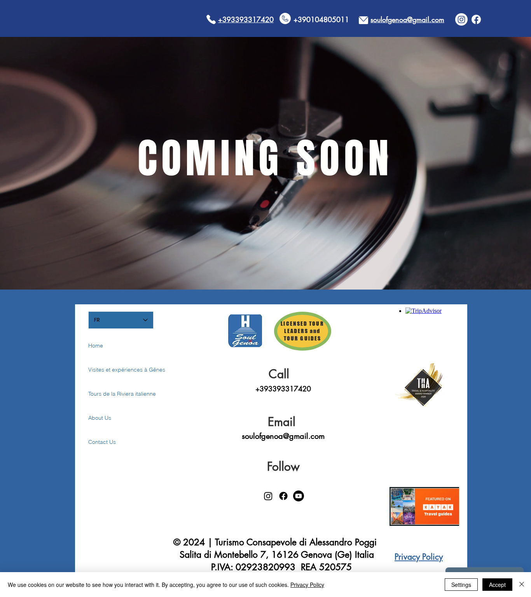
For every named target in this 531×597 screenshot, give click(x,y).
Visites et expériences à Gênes (115, 369)
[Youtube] (298, 496)
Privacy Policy (307, 584)
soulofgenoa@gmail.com (283, 436)
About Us (99, 417)
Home (95, 345)
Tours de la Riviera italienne (115, 393)
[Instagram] (461, 19)
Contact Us (102, 441)
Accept (497, 584)
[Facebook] (476, 19)
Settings (461, 584)
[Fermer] (521, 584)
